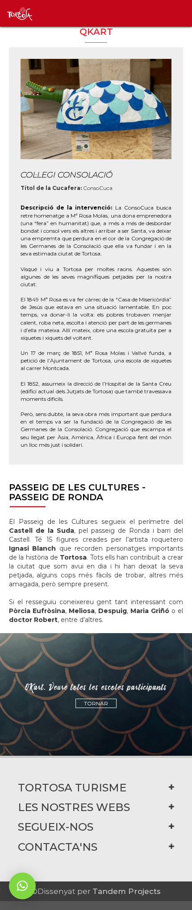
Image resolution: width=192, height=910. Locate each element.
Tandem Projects (126, 891)
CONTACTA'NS (57, 846)
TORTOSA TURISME (72, 787)
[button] (22, 886)
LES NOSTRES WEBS (74, 807)
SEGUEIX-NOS (55, 826)
